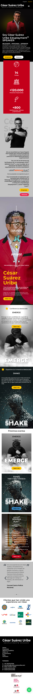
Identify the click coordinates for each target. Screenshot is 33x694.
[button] (29, 6)
